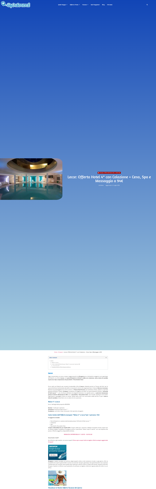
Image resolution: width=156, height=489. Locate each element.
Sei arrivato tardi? (56, 365)
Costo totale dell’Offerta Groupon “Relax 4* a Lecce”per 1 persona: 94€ (66, 364)
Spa (119, 172)
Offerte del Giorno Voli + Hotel (111, 172)
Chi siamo (109, 4)
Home (55, 352)
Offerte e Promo (74, 4)
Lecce (51, 360)
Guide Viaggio (62, 4)
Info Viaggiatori (95, 4)
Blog (103, 4)
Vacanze (84, 4)
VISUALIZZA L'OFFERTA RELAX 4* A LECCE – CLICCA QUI (78, 434)
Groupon (102, 172)
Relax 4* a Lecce (55, 362)
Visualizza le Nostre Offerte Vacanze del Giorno (61, 367)
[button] (147, 5)
